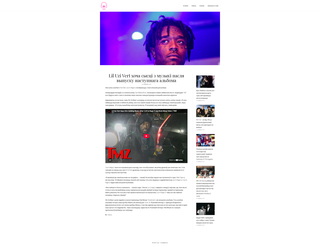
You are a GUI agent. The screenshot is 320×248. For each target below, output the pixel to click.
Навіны (194, 6)
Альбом (202, 6)
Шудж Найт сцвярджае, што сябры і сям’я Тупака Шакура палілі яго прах (205, 220)
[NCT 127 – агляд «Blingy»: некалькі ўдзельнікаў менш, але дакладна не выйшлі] (205, 115)
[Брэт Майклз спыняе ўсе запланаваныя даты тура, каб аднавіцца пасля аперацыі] (205, 86)
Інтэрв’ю (185, 6)
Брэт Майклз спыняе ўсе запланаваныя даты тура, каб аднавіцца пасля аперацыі (205, 94)
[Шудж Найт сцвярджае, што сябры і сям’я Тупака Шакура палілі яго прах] (205, 213)
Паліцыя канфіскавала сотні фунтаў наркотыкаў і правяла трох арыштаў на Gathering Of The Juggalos (204, 154)
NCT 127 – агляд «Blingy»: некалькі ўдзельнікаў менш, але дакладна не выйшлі (204, 124)
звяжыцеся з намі (213, 6)
